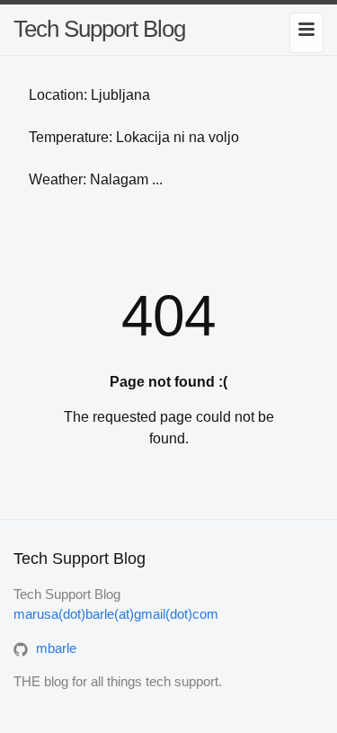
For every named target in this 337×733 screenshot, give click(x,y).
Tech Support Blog (99, 28)
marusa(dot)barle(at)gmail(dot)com (115, 613)
